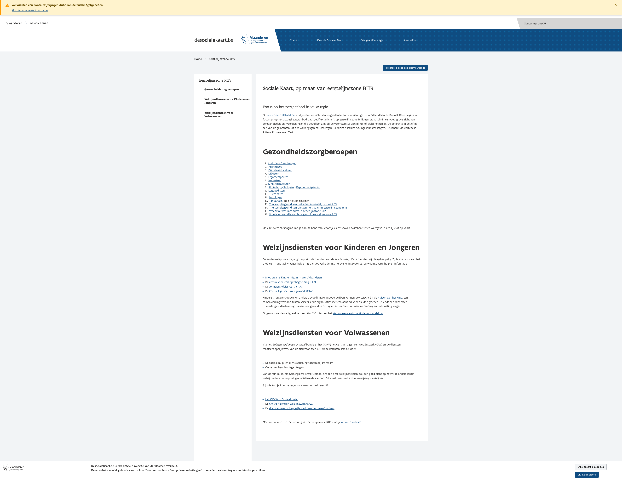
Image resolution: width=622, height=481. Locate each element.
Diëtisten (273, 173)
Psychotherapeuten (308, 187)
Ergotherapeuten (278, 177)
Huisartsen (274, 180)
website (356, 422)
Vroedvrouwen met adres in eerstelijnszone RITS (298, 211)
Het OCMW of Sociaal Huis (281, 399)
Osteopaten (276, 194)
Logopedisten (276, 190)
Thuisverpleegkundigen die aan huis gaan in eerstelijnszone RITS (308, 207)
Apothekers (275, 166)
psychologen (286, 187)
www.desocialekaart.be (281, 115)
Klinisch (273, 187)
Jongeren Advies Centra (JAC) (286, 286)
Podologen (275, 197)
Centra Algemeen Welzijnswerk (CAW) (291, 291)
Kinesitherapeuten (279, 183)
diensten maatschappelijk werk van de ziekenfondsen (301, 408)
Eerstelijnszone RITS (222, 59)
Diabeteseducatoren (280, 170)
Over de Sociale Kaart (330, 40)
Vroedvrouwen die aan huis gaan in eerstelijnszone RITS (303, 214)
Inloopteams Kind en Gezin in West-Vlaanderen (293, 277)
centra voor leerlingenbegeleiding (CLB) (292, 282)
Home (198, 59)
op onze (346, 422)
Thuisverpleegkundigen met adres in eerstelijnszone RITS (303, 204)
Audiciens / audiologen (282, 163)
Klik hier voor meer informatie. (30, 10)
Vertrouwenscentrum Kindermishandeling (358, 313)
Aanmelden (410, 40)
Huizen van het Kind (390, 297)
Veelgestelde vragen (372, 40)
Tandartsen (276, 200)
